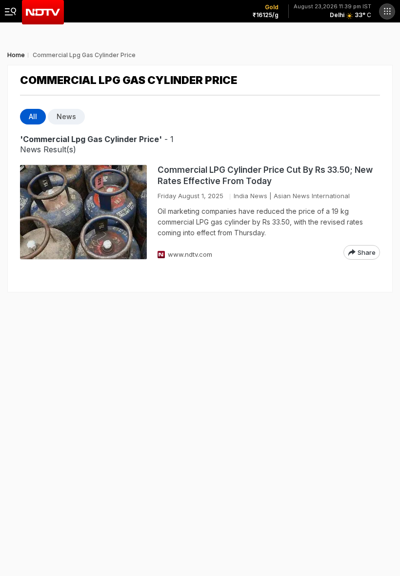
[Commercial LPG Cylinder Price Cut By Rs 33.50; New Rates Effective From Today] (83, 212)
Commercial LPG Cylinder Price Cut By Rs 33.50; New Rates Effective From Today (265, 175)
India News (250, 196)
